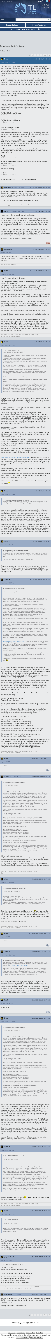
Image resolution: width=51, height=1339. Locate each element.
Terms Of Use (30, 1332)
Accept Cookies (22, 1337)
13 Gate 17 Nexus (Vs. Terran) (19, 965)
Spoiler (8, 115)
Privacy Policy (21, 1332)
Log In (3, 1)
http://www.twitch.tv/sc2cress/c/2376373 (15, 457)
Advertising (12, 1332)
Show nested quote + (12, 592)
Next (45, 55)
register (29, 1323)
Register (9, 1)
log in (20, 1323)
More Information (36, 1337)
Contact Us (39, 1332)
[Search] (49, 19)
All (49, 55)
